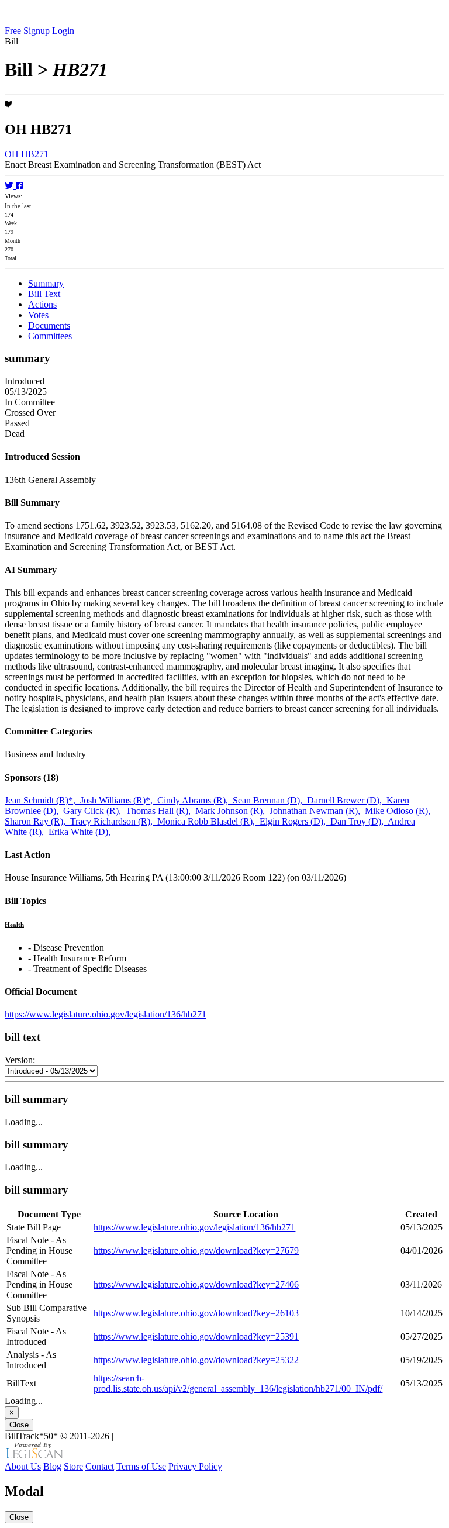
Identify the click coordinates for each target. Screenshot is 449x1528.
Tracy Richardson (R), (113, 821)
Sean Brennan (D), (270, 800)
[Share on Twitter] (10, 186)
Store (73, 1466)
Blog (52, 1466)
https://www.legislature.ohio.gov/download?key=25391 (196, 1336)
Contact (99, 1466)
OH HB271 (27, 154)
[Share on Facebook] (19, 186)
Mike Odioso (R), (399, 811)
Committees (50, 336)
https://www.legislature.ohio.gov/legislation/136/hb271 (105, 1014)
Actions (42, 304)
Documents (49, 325)
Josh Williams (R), (118, 800)
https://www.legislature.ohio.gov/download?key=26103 (196, 1313)
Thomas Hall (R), (160, 811)
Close (19, 1424)
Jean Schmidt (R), (42, 800)
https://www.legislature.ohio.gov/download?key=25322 (196, 1360)
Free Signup (27, 31)
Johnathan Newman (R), (317, 811)
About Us (23, 1466)
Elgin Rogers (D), (295, 821)
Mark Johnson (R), (232, 811)
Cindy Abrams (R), (195, 800)
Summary (46, 283)
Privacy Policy (195, 1466)
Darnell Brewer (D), (346, 800)
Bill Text (44, 294)
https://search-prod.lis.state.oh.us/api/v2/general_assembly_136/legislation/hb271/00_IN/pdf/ (238, 1383)
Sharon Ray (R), (37, 821)
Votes (38, 315)
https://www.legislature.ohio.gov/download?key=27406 (196, 1284)
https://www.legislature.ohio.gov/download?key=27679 (196, 1250)
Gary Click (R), (94, 811)
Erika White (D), (81, 832)
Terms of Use (141, 1466)
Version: (20, 1060)
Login (63, 31)
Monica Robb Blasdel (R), (208, 821)
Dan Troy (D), (359, 821)
